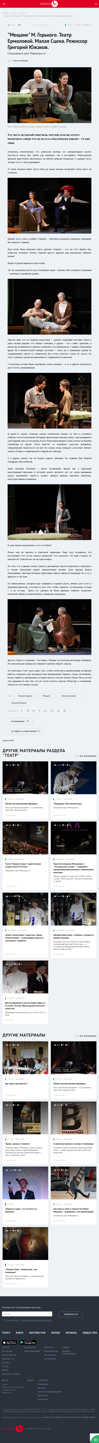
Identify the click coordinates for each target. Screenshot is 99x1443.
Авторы (42, 1388)
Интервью (7, 1351)
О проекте (43, 1380)
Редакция (43, 1384)
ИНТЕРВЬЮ (59, 859)
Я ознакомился (12, 1320)
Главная (6, 13)
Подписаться (71, 1314)
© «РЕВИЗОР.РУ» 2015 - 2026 (37, 1429)
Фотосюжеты (9, 1355)
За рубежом (50, 1359)
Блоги (5, 1370)
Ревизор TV (8, 1359)
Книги (30, 1380)
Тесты (5, 1366)
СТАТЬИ (78, 25)
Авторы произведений (49, 1392)
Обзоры (6, 1363)
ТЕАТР (69, 25)
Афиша (65, 1347)
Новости (48, 1347)
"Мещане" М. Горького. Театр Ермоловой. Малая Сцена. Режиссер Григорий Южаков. (39, 16)
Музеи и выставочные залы (12, 1387)
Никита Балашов (21, 60)
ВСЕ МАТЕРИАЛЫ (88, 756)
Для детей (29, 1347)
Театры (5, 1384)
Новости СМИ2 (8, 740)
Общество (90, 1332)
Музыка (71, 1332)
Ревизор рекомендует (69, 1352)
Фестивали (50, 1355)
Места (5, 1380)
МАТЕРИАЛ (87, 25)
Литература (37, 1332)
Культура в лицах (11, 1374)
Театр (14, 13)
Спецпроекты (51, 1351)
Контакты (43, 1399)
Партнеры (43, 1396)
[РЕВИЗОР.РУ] (49, 4)
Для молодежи (32, 1351)
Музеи (55, 1332)
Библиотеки (6, 1392)
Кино (19, 1332)
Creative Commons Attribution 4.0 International (70, 1417)
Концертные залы (9, 1390)
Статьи (22, 13)
